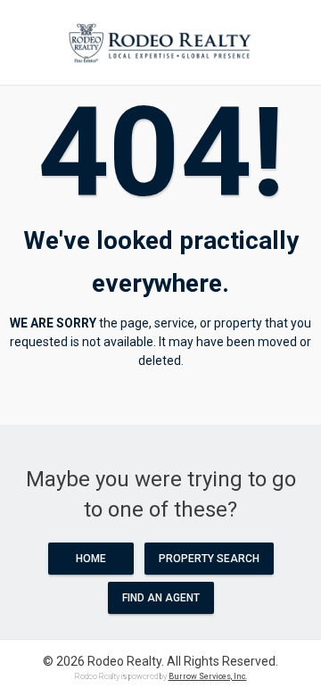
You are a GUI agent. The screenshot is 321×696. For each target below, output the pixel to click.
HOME (91, 558)
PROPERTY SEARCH (209, 558)
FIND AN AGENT (161, 598)
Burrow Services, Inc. (208, 676)
